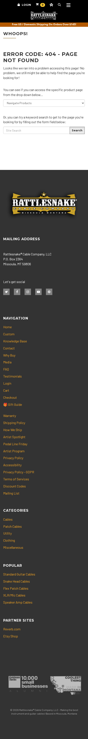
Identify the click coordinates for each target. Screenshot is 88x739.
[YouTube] (38, 292)
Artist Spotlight (14, 437)
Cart (6, 390)
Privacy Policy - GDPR (18, 472)
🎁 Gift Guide (12, 404)
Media (7, 362)
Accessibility (12, 465)
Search (77, 130)
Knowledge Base (15, 341)
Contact (9, 348)
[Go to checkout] (51, 5)
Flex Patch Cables (15, 588)
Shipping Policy (14, 423)
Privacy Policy (13, 458)
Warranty (9, 416)
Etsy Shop (10, 636)
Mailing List (11, 493)
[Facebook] (17, 292)
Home (7, 327)
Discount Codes (14, 486)
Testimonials (12, 376)
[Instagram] (28, 292)
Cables (8, 519)
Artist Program (14, 451)
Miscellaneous (13, 547)
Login (26, 4)
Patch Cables (12, 526)
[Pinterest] (49, 292)
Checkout (10, 397)
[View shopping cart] (38, 5)
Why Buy (9, 355)
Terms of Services (16, 479)
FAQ (6, 369)
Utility (7, 533)
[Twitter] (6, 292)
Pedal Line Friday (15, 444)
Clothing (9, 540)
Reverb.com (12, 629)
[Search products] (60, 5)
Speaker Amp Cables (17, 602)
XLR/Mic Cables (14, 595)
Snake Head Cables (16, 581)
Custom (9, 334)
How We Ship (12, 430)
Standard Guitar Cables (19, 574)
